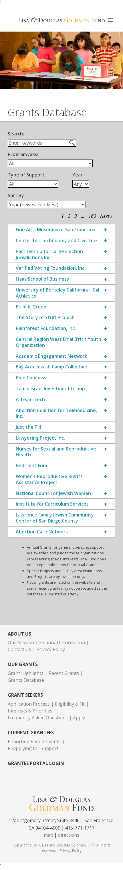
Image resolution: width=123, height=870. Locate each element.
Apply (79, 717)
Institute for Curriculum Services (52, 504)
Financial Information (62, 642)
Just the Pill (28, 427)
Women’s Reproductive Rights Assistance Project (49, 479)
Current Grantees (31, 733)
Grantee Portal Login (36, 763)
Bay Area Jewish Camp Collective (51, 367)
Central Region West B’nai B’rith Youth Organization (58, 342)
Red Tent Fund (32, 466)
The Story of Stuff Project (45, 317)
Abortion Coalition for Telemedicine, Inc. (56, 413)
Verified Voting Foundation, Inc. (51, 268)
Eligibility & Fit (70, 704)
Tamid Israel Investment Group (50, 389)
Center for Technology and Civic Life (56, 241)
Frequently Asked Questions (38, 717)
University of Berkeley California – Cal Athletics (57, 293)
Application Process (29, 704)
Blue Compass (31, 378)
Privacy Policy (50, 649)
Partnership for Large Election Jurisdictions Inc (49, 254)
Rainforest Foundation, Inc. (46, 328)
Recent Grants (64, 673)
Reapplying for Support (33, 748)
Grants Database (26, 680)
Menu (110, 20)
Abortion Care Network (42, 532)
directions (68, 835)
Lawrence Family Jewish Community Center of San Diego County (55, 518)
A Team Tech (30, 400)
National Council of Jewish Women (53, 493)
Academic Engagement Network (51, 356)
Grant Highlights (25, 673)
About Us (19, 634)
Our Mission (21, 642)
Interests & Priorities (30, 711)
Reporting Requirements (34, 741)
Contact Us (19, 649)
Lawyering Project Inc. (40, 438)
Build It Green (31, 307)
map (48, 835)
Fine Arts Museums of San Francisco (55, 230)
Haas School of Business (42, 279)
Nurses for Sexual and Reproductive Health (56, 452)
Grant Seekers (25, 695)
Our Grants (23, 664)
